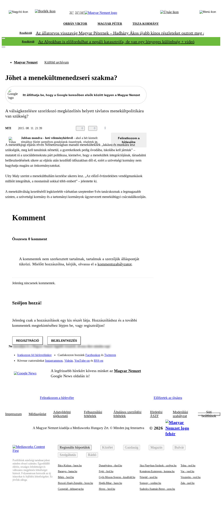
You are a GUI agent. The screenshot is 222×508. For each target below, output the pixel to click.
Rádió (92, 455)
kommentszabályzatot (115, 264)
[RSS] (140, 359)
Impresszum (13, 414)
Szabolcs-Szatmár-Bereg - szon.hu (157, 488)
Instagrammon (54, 360)
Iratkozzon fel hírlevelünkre (34, 355)
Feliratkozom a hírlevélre (129, 140)
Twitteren (110, 355)
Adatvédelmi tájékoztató (62, 414)
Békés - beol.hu (66, 477)
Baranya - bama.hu (67, 471)
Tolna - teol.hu (188, 465)
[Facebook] (123, 353)
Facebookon (92, 355)
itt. (96, 142)
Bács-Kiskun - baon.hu (70, 465)
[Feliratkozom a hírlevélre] (45, 12)
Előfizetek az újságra (168, 398)
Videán (68, 360)
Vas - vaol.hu (187, 471)
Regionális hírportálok (75, 447)
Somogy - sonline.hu (150, 483)
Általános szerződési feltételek (127, 414)
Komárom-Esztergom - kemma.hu (157, 471)
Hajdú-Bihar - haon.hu (110, 483)
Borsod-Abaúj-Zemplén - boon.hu (75, 483)
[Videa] (123, 359)
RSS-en (98, 360)
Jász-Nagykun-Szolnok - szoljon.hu (158, 465)
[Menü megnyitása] (208, 12)
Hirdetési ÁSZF (156, 414)
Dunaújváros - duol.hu (110, 465)
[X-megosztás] (135, 128)
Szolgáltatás (68, 455)
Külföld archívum (56, 62)
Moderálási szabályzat (180, 414)
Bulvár (179, 447)
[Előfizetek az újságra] (169, 12)
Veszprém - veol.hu (191, 477)
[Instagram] (131, 353)
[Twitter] (140, 353)
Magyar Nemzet (26, 62)
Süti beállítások (209, 414)
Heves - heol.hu (107, 488)
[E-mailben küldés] (126, 128)
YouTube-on (82, 360)
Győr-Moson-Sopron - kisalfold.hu (117, 477)
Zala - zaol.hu (187, 483)
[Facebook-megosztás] (144, 128)
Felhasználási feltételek (93, 414)
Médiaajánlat (37, 414)
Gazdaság (131, 447)
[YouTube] (131, 359)
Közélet (107, 447)
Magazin (156, 447)
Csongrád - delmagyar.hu (71, 488)
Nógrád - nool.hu (148, 477)
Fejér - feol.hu (106, 471)
